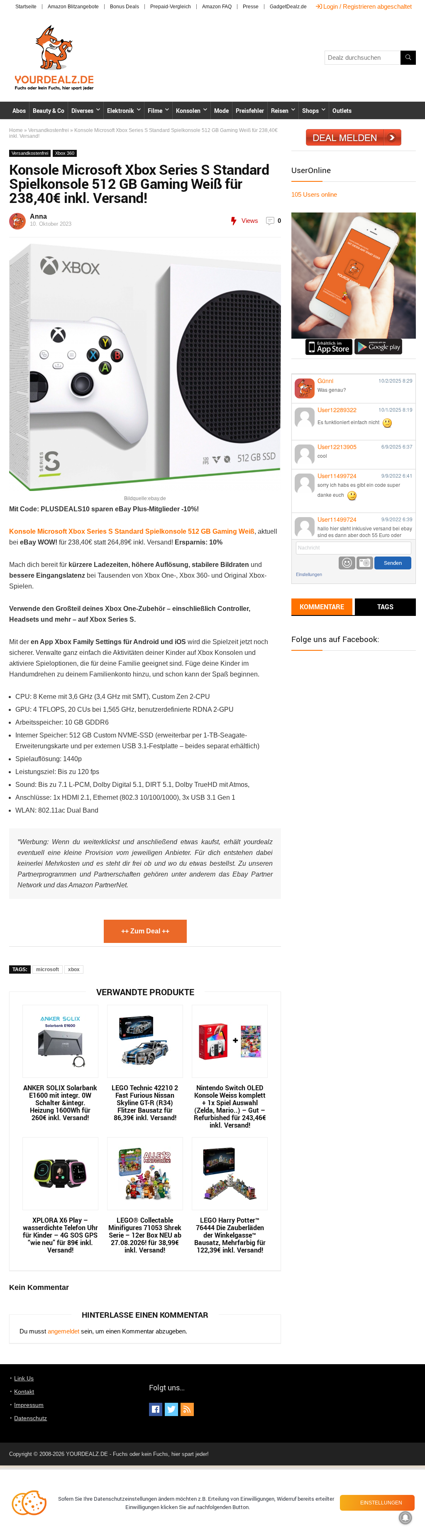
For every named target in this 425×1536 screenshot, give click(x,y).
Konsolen (188, 111)
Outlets (342, 111)
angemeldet (63, 1331)
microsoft (47, 969)
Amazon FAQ (217, 7)
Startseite (26, 7)
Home (16, 130)
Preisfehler (250, 111)
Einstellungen (309, 574)
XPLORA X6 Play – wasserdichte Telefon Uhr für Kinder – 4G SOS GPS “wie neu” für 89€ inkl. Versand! (60, 1235)
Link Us (24, 1378)
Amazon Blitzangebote (73, 7)
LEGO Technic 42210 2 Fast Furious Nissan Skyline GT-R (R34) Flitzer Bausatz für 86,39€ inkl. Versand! (145, 1102)
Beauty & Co (48, 111)
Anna (38, 216)
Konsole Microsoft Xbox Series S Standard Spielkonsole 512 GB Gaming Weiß (131, 531)
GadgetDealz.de (288, 7)
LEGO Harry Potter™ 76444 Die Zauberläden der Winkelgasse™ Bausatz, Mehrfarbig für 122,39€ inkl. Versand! (230, 1235)
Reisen (279, 111)
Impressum (29, 1405)
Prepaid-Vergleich (170, 7)
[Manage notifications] (405, 1517)
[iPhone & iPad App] (329, 342)
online (314, 194)
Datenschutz (30, 1418)
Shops (310, 111)
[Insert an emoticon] (347, 563)
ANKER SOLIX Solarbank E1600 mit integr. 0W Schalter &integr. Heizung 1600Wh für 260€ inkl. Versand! (60, 1102)
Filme (155, 111)
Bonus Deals (124, 7)
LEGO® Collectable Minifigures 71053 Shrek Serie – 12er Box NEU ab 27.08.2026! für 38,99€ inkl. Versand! (144, 1235)
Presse (251, 7)
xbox (74, 969)
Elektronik (120, 111)
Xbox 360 (64, 153)
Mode (221, 111)
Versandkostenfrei (48, 130)
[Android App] (378, 342)
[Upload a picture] (365, 563)
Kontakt (24, 1391)
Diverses (82, 111)
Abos (19, 111)
